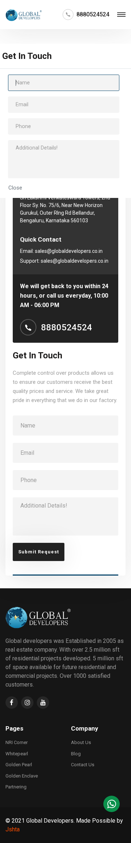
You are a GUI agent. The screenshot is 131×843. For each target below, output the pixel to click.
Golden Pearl (18, 764)
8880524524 (92, 14)
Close (15, 187)
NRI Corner (16, 742)
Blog (76, 753)
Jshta (12, 829)
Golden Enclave (21, 776)
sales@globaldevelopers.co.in (69, 251)
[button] (111, 804)
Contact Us (82, 764)
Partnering (16, 787)
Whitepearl (16, 753)
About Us (81, 742)
